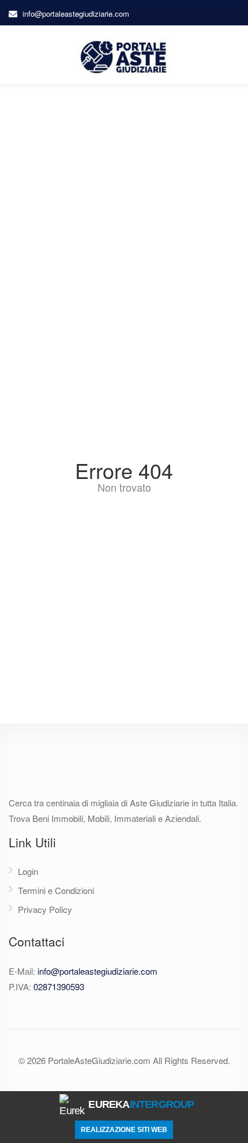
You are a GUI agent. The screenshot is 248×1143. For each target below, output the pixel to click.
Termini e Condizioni (56, 890)
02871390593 (58, 986)
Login (28, 871)
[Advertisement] (124, 214)
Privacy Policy (45, 909)
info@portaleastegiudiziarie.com (75, 13)
